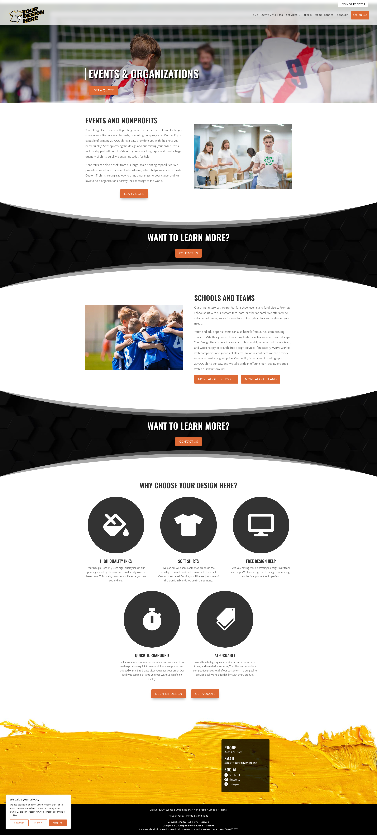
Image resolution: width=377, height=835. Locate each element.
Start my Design (168, 694)
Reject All (38, 822)
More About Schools (216, 379)
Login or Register (353, 4)
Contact (342, 15)
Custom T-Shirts (272, 15)
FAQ (161, 809)
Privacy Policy (176, 815)
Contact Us (188, 253)
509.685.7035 (231, 829)
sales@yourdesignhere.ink (240, 762)
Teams (308, 15)
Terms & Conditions (197, 815)
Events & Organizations (179, 809)
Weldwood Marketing (203, 825)
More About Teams (261, 379)
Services (292, 15)
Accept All (57, 822)
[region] (38, 812)
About (153, 809)
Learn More (134, 194)
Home (254, 15)
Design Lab (360, 15)
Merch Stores (324, 15)
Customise (19, 822)
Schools (213, 809)
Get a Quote (104, 90)
